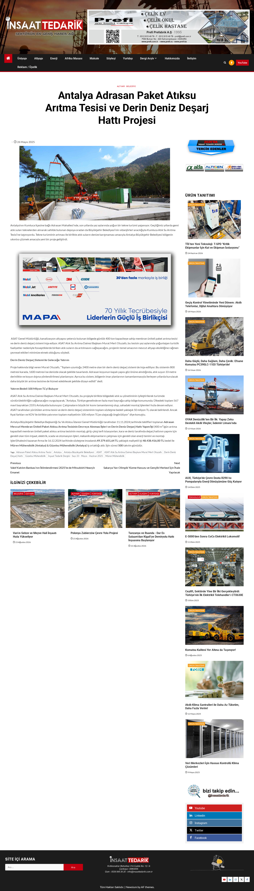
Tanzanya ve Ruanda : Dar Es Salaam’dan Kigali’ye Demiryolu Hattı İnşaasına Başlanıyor (151, 536)
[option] (197, 168)
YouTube (242, 62)
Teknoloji (194, 497)
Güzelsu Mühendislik (35, 456)
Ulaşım (86, 493)
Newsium (131, 887)
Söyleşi (111, 58)
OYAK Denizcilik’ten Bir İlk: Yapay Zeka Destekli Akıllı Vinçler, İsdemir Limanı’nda (211, 421)
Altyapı (38, 58)
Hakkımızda (172, 58)
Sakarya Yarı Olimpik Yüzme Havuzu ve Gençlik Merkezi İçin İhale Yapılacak (142, 467)
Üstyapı (22, 58)
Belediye (131, 86)
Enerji (53, 58)
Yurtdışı (128, 58)
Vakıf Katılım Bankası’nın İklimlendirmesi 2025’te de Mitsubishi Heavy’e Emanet (52, 467)
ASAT (99, 452)
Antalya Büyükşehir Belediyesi (79, 452)
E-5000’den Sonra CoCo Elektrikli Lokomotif (212, 536)
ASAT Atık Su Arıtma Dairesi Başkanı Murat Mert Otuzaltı (133, 452)
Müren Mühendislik (114, 456)
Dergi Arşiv (147, 58)
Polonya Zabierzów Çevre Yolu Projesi (94, 533)
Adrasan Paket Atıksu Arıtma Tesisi (33, 452)
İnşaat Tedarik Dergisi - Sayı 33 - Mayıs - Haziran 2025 (75, 456)
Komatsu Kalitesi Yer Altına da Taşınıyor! (210, 650)
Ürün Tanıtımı (196, 204)
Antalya (58, 452)
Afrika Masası (73, 58)
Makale (94, 58)
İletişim (191, 58)
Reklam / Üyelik (27, 67)
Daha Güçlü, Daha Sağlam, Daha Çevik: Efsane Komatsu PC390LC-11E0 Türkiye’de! (214, 362)
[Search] (225, 62)
